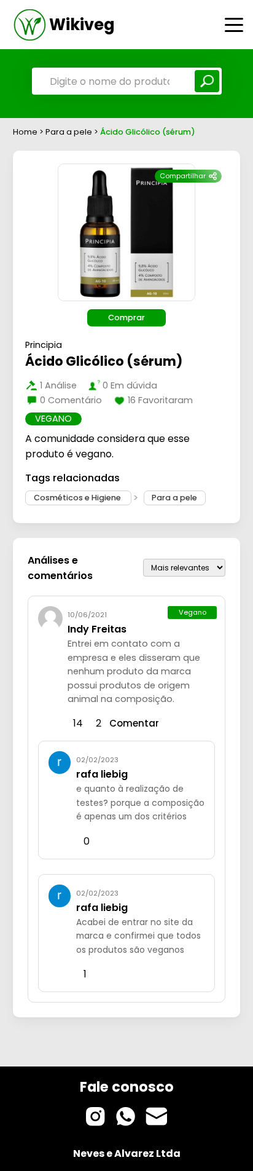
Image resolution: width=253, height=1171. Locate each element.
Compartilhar (183, 176)
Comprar (126, 317)
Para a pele (69, 132)
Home (25, 132)
